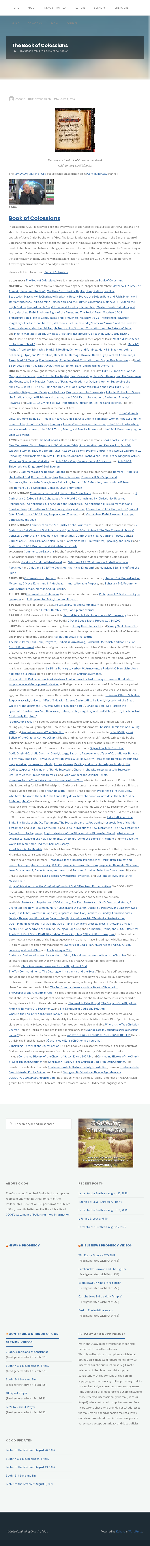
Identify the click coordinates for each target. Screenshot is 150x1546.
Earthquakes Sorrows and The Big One (102, 1269)
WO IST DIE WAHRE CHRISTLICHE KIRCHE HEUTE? (99, 1035)
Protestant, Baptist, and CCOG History (45, 902)
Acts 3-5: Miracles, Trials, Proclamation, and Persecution (83, 445)
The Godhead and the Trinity (36, 929)
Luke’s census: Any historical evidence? (66, 875)
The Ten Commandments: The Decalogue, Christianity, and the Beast (52, 971)
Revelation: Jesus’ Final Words (73, 636)
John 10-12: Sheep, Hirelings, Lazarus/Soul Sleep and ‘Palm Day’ (66, 424)
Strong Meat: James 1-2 (87, 626)
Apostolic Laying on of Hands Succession (46, 769)
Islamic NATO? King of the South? (99, 1282)
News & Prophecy (24, 1245)
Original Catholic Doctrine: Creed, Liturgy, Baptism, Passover (55, 753)
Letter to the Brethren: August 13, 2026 (103, 1210)
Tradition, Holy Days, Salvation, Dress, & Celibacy (55, 758)
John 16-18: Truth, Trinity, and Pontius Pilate (67, 429)
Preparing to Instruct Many (114, 790)
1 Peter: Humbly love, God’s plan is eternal (67, 610)
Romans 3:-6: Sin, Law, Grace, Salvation (55, 477)
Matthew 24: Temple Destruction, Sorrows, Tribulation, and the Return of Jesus (81, 328)
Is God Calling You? (20, 721)
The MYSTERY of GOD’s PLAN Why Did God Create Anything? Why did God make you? (62, 934)
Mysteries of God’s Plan (78, 945)
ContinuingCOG (97, 173)
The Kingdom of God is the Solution (82, 1008)
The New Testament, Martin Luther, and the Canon (54, 907)
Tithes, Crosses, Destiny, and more (75, 764)
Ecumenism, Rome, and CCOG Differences (112, 929)
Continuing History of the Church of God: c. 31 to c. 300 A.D (54, 1056)
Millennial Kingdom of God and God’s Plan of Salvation (51, 923)
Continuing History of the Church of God (34, 1046)
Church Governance (89, 673)
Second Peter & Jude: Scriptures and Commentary (94, 615)
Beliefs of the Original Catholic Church (33, 737)
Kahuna (120, 1531)
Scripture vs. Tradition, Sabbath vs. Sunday (84, 913)
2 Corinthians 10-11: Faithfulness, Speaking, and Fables (97, 541)
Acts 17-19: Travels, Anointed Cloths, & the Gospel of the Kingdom (88, 456)
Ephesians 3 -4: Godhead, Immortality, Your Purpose (65, 583)
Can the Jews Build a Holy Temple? (100, 1296)
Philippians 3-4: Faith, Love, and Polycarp (52, 599)
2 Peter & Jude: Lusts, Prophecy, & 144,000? (95, 620)
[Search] (11, 1124)
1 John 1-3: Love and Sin (93, 1218)
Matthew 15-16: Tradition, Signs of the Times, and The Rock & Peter (59, 312)
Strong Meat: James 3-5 (122, 626)
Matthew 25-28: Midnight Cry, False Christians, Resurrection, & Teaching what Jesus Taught (71, 333)
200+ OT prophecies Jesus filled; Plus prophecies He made (88, 865)
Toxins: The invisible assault (96, 1310)
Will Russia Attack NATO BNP (96, 1255)
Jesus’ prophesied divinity (34, 865)
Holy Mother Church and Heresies (36, 775)
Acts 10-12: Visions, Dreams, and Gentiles (87, 450)
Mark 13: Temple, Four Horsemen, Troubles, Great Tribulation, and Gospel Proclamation (72, 360)
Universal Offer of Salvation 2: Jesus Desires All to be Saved (67, 700)
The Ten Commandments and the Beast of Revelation (84, 987)
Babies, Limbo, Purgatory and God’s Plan (86, 711)
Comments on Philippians (42, 594)
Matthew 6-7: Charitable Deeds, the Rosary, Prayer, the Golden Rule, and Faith (73, 296)
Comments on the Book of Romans (43, 472)
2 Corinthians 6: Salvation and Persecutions (103, 535)
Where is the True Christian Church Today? (35, 1014)
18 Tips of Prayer (16, 1393)
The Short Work (55, 790)
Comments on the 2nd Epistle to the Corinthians (60, 525)
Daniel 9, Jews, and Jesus (50, 870)
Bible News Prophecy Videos (106, 1245)
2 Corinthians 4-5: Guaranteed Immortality (47, 535)
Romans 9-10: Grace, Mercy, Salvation (46, 482)
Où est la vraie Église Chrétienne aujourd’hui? (74, 1040)
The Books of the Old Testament (37, 822)
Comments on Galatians (39, 551)
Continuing (29, 1077)
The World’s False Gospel (84, 1003)
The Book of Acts (49, 440)
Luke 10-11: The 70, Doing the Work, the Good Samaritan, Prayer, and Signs (67, 387)
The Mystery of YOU (59, 950)
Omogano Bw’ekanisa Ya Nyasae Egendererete (92, 1072)
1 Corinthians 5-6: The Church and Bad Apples (53, 504)
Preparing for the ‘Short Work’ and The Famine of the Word (46, 780)
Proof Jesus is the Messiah (25, 849)
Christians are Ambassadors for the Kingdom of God (54, 966)
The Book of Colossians (40, 280)
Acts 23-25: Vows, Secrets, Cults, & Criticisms (83, 461)
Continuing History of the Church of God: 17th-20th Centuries (86, 1062)
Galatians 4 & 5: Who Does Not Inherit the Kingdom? (61, 567)
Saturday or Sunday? (111, 764)
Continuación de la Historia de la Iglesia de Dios (77, 1067)
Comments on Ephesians (40, 578)
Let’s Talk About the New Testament (88, 828)
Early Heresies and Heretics (104, 758)
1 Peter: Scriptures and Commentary (76, 604)
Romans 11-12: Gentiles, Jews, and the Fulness (100, 482)
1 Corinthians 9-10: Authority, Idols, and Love (56, 509)
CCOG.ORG (15, 1077)
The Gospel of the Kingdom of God (30, 992)
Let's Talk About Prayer (20, 1407)
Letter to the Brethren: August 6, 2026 (102, 1227)
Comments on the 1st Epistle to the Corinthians (60, 493)
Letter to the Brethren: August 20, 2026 (103, 1193)
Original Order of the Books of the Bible (89, 838)
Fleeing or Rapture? (67, 929)
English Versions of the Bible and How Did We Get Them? (79, 833)
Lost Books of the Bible (44, 828)
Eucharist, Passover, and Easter (107, 907)
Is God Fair (93, 705)
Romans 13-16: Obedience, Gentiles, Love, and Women (48, 487)
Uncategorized (29, 51)
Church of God (30, 173)
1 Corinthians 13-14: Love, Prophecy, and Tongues (47, 514)
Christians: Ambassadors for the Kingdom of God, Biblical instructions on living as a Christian (67, 955)
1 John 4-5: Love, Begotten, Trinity (100, 1202)
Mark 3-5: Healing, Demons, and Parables (71, 349)
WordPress (135, 1531)
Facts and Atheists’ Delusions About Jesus (98, 870)
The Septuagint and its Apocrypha (80, 822)
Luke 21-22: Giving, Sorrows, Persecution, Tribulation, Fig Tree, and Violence (73, 402)
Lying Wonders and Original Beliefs (85, 775)
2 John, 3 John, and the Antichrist (27, 1352)
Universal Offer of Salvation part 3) (63, 705)
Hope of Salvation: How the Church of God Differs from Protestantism (60, 886)
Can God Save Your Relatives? (41, 711)
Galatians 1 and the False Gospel (41, 562)
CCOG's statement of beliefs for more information (38, 1214)
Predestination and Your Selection (42, 732)
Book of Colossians (34, 218)
